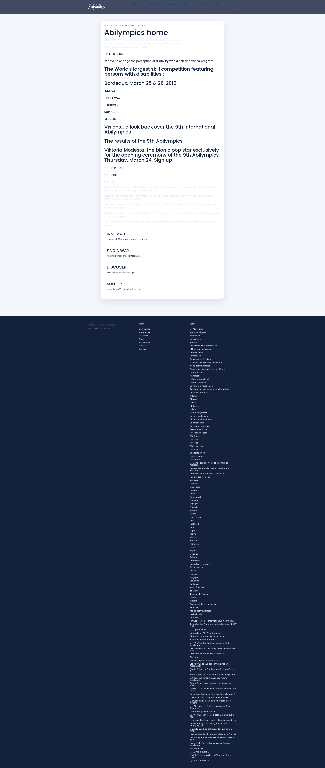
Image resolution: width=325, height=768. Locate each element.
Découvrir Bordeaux (199, 392)
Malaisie (193, 540)
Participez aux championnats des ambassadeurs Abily (213, 689)
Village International (199, 379)
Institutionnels (196, 352)
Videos (193, 402)
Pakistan (194, 557)
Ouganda (194, 554)
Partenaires (200, 4)
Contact (229, 4)
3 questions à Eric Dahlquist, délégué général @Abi (211, 730)
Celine (193, 597)
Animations (195, 375)
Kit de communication (200, 365)
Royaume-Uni (196, 567)
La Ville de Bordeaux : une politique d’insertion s (213, 720)
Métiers (193, 342)
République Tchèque (200, 564)
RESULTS (194, 406)
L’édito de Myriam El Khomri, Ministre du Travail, (213, 734)
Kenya (193, 534)
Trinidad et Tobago (199, 594)
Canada (193, 490)
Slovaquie (194, 580)
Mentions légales (198, 332)
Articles (193, 396)
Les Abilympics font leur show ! (205, 660)
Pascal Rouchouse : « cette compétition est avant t (210, 684)
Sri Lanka (194, 584)
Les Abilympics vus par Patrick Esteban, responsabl (209, 665)
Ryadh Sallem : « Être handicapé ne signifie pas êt (212, 670)
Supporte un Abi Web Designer (205, 633)
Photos (193, 399)
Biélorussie (195, 487)
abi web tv (195, 335)
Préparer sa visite (198, 429)
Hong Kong (195, 517)
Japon (193, 530)
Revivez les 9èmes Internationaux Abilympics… (212, 621)
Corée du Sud (196, 497)
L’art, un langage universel (202, 711)
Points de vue (196, 748)
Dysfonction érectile (221, 9)
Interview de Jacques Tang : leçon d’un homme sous (212, 649)
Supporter (195, 607)
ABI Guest (195, 436)
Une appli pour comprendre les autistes (209, 697)
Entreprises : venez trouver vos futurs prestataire (208, 679)
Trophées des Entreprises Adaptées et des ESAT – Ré (213, 625)
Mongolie (194, 544)
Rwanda (194, 574)
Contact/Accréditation (200, 359)
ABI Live (194, 439)
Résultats (173, 4)
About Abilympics (198, 412)
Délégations (195, 339)
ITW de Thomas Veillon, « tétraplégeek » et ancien (210, 756)
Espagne (194, 503)
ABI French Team (198, 432)
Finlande (194, 507)
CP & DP (194, 617)
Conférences (196, 372)
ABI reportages (197, 446)
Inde (192, 520)
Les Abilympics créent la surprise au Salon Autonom (210, 707)
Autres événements (199, 382)
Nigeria (193, 550)
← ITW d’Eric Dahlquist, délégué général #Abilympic (209, 644)
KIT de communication (201, 349)
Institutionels (196, 614)
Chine (192, 493)
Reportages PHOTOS (200, 477)
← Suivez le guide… (199, 751)
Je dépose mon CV (199, 629)
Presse (216, 4)
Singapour (195, 577)
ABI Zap (194, 449)
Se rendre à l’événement (201, 386)
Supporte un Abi (198, 453)
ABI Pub (194, 442)
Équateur (194, 500)
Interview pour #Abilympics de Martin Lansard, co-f (212, 738)
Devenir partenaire (199, 416)
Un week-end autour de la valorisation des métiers (210, 701)
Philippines (195, 560)
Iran (192, 527)
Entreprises (195, 355)
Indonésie (194, 524)
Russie (193, 570)
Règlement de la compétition (203, 345)
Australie (194, 480)
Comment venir (197, 422)
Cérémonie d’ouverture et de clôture (207, 369)
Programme (156, 4)
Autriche (194, 483)
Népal (193, 547)
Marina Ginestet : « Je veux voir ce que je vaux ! (213, 674)
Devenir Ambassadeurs (201, 419)
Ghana (193, 513)
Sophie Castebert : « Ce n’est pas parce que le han (212, 716)
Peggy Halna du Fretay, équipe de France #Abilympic (210, 744)
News (186, 4)
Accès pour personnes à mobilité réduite (209, 389)
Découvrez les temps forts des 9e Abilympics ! (212, 694)
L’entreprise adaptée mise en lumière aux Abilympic (209, 469)
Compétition (137, 4)
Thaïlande (195, 590)
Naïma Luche (196, 456)
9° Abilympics (196, 329)
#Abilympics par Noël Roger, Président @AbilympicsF (208, 724)
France (193, 510)
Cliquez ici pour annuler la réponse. (207, 473)
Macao (193, 537)
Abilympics (195, 459)
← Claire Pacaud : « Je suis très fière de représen (209, 464)
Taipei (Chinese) (197, 587)
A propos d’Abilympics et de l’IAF (206, 362)
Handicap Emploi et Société (203, 639)
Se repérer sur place (200, 426)
